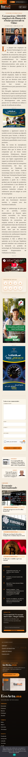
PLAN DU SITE (5, 654)
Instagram (3, 738)
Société (3, 715)
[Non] (26, 751)
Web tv (2, 724)
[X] (15, 283)
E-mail (6, 427)
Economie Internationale (14, 13)
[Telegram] (10, 288)
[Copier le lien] (20, 288)
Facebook (3, 736)
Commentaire (8, 403)
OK (14, 754)
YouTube (3, 743)
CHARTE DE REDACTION (8, 648)
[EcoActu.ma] (6, 7)
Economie (3, 706)
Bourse (3, 710)
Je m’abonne (14, 630)
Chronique (3, 729)
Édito (2, 722)
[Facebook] (6, 283)
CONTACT (4, 645)
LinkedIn (3, 741)
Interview (3, 727)
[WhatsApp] (6, 288)
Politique (3, 713)
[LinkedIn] (20, 283)
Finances (3, 708)
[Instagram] (10, 283)
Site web (6, 433)
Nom (5, 421)
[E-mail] (15, 288)
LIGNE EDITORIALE (7, 651)
